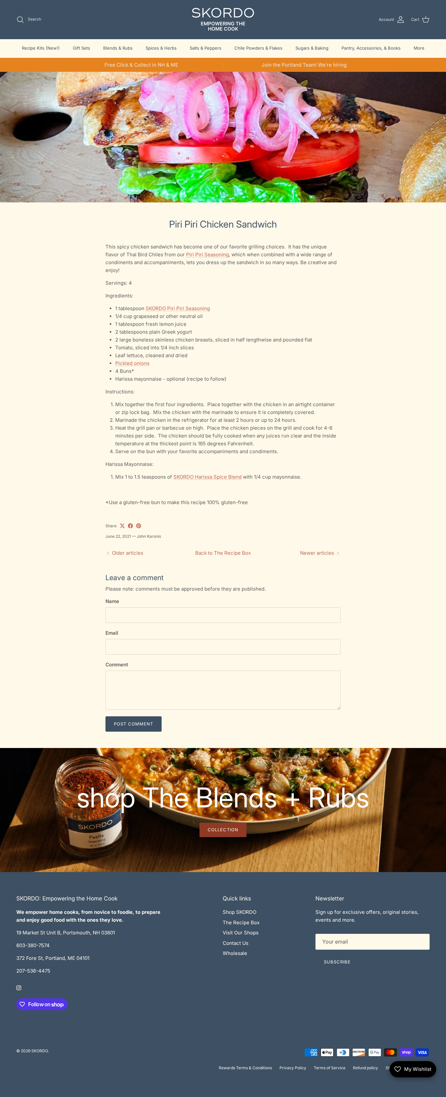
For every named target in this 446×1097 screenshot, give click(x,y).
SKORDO (39, 1050)
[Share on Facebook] (130, 525)
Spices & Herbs (161, 48)
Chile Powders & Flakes (258, 48)
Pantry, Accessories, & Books (371, 48)
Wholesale (235, 953)
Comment (116, 664)
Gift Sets (81, 48)
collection (223, 829)
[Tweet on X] (122, 525)
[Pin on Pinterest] (138, 525)
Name (112, 601)
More (419, 48)
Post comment (133, 723)
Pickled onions (132, 363)
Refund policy (365, 1067)
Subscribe (337, 961)
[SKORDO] (223, 19)
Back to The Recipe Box (223, 553)
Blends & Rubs (118, 48)
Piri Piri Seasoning (207, 254)
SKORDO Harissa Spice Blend (207, 477)
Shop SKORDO (239, 912)
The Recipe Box (241, 922)
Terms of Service (329, 1067)
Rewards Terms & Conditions (245, 1067)
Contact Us (235, 943)
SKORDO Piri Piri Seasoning (178, 308)
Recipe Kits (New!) (41, 48)
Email (111, 633)
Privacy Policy (292, 1067)
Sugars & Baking (311, 48)
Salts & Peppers (205, 48)
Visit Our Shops (241, 933)
